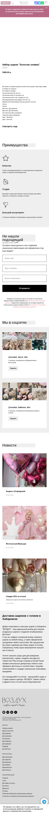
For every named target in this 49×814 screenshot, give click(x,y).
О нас (4, 780)
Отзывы (5, 791)
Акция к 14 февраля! (15, 491)
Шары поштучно (7, 731)
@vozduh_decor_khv (18, 357)
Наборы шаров (7, 728)
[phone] (15, 712)
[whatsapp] (3, 712)
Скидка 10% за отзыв (16, 596)
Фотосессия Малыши (16, 544)
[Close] (46, 7)
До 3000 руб (6, 749)
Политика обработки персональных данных (17, 793)
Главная (5, 778)
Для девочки (6, 733)
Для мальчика (7, 736)
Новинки (5, 746)
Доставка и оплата (8, 783)
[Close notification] (47, 806)
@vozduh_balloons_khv (19, 407)
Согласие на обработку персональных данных (18, 796)
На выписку (6, 738)
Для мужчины (6, 741)
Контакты (5, 786)
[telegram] (7, 712)
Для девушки (6, 744)
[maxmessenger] (11, 712)
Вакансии (5, 788)
